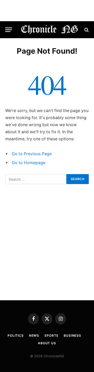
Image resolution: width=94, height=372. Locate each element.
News (34, 335)
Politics (16, 335)
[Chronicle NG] (49, 29)
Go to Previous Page (32, 153)
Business (72, 335)
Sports (51, 335)
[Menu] (8, 30)
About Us (47, 343)
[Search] (86, 30)
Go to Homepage (28, 162)
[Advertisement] (47, 242)
